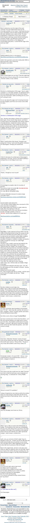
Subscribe (23, 516)
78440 (28, 301)
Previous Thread (8, 16)
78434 (28, 134)
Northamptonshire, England (24, 154)
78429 (28, 21)
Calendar (11, 13)
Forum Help (16, 506)
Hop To (4, 499)
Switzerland (24, 284)
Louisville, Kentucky (25, 353)
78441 (28, 331)
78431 (28, 68)
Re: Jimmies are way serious (9, 108)
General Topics (4, 11)
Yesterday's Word (16, 516)
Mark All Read (13, 505)
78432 (28, 84)
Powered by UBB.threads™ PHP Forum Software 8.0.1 (15, 522)
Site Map (18, 6)
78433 (28, 108)
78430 (28, 48)
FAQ (27, 516)
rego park (24, 306)
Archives (10, 517)
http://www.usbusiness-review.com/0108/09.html (13, 197)
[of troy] (3, 307)
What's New (20, 5)
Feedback (19, 517)
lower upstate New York (24, 73)
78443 (28, 364)
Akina (24, 139)
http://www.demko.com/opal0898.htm (10, 216)
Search (26, 5)
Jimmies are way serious (8, 84)
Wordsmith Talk (4, 10)
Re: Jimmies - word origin (8, 48)
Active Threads (18, 13)
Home (2, 516)
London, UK (24, 423)
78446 (28, 418)
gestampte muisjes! (7, 301)
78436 (28, 165)
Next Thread (21, 16)
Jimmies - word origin (6, 21)
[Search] (26, 13)
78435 (28, 150)
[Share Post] (25, 21)
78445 (28, 403)
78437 (28, 178)
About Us (13, 5)
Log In (27, 10)
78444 (28, 383)
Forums (11, 10)
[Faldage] (3, 408)
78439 (28, 280)
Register (22, 10)
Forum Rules (4, 505)
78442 (28, 349)
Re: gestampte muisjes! (8, 332)
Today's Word (8, 516)
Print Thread (3, 19)
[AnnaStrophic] (3, 74)
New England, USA (25, 229)
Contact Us (25, 6)
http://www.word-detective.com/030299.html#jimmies (14, 57)
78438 (28, 224)
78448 (28, 482)
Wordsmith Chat (19, 519)
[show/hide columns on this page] (29, 13)
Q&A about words (13, 11)
